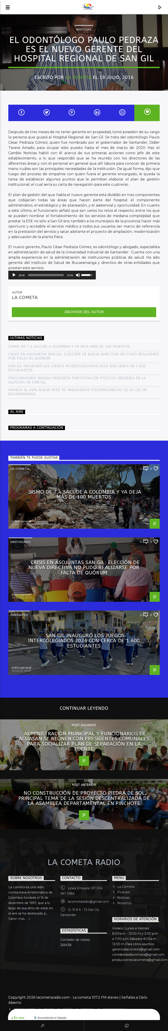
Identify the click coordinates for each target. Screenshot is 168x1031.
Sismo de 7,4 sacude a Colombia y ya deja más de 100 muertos (69, 346)
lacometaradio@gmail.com (88, 902)
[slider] (46, 275)
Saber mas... (17, 919)
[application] (52, 275)
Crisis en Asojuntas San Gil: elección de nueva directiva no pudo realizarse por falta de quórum (83, 356)
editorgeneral (21, 521)
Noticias (83, 29)
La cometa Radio (84, 862)
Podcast (123, 892)
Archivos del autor (84, 312)
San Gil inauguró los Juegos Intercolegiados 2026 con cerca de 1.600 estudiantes (77, 368)
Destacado (20, 542)
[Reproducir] (14, 275)
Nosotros (124, 903)
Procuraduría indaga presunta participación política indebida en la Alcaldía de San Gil (77, 380)
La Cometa (78, 77)
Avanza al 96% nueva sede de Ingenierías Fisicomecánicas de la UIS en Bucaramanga (77, 392)
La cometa (19, 468)
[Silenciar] (78, 275)
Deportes (19, 615)
